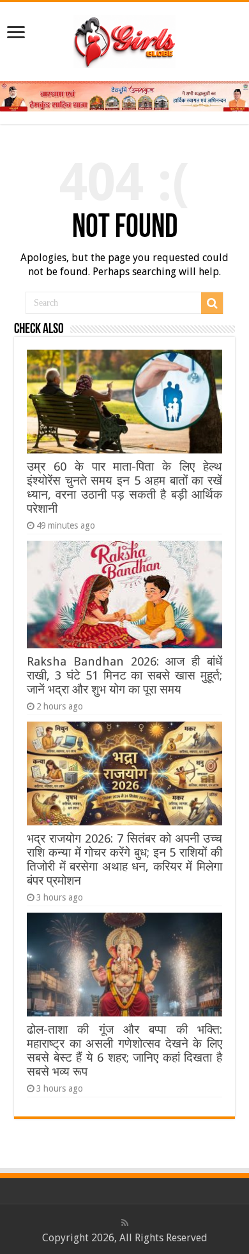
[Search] (212, 303)
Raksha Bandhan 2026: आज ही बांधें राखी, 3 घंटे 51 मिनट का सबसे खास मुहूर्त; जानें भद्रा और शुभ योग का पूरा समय (124, 675)
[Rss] (125, 1222)
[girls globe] (124, 39)
